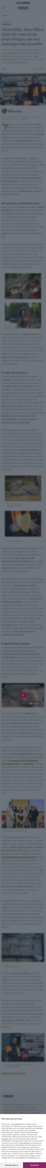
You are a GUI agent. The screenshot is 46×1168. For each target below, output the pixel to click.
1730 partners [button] (16, 1124)
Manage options (11, 1165)
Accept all (34, 1165)
